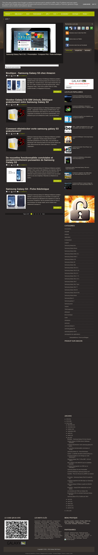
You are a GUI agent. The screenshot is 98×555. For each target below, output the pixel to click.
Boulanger (79, 538)
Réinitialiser (38, 523)
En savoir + (57, 91)
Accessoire (65, 14)
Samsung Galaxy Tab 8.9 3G (72, 292)
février (69, 505)
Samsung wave (69, 303)
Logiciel (67, 242)
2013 (67, 421)
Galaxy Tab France (55, 549)
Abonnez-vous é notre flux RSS (77, 33)
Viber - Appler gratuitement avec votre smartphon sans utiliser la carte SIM (82, 127)
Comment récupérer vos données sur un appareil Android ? (82, 117)
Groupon (78, 536)
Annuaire (67, 532)
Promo (85, 14)
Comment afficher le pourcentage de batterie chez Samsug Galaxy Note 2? (82, 183)
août (69, 433)
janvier (69, 508)
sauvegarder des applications (72, 334)
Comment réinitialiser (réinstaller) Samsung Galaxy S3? (81, 158)
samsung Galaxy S (69, 326)
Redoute (87, 534)
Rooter (57, 522)
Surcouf (85, 538)
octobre (70, 429)
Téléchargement (69, 309)
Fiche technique (45, 522)
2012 (67, 423)
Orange (82, 534)
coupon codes (69, 553)
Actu (7, 19)
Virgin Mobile (73, 535)
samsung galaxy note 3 (71, 331)
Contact (77, 521)
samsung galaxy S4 (70, 328)
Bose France (85, 536)
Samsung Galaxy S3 (54, 523)
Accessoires (68, 229)
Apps (48, 14)
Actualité (67, 231)
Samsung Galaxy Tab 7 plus (72, 284)
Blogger (86, 337)
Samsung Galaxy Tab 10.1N (72, 270)
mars (69, 503)
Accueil (67, 521)
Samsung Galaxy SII (70, 262)
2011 (67, 510)
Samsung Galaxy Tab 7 (71, 281)
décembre (70, 425)
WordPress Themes (35, 553)
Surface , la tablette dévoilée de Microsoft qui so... (80, 453)
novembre (70, 427)
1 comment (22, 133)
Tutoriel (67, 306)
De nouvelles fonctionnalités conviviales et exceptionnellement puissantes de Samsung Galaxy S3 (30, 160)
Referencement (74, 532)
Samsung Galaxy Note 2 (71, 256)
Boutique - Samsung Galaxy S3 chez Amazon (30, 73)
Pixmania (80, 535)
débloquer (67, 312)
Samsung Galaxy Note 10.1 (72, 253)
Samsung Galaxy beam (71, 295)
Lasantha (50, 553)
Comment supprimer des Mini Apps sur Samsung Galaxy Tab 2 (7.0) (82, 173)
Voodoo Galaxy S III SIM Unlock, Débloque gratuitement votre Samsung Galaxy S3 (29, 101)
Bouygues (72, 534)
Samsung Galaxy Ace (70, 245)
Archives (87, 50)
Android (67, 234)
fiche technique (69, 315)
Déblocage (19, 14)
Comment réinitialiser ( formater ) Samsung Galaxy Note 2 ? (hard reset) (82, 106)
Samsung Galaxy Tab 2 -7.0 (72, 276)
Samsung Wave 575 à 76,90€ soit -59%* (78, 496)
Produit (8, 14)
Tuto (55, 14)
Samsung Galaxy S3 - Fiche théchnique (27, 189)
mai (69, 499)
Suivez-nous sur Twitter (75, 39)
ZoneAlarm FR (68, 538)
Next (43, 214)
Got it (94, 4)
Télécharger (37, 14)
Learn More (86, 4)
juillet (69, 435)
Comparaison (68, 240)
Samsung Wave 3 (69, 298)
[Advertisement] (79, 65)
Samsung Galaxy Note (70, 251)
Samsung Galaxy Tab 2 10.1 (72, 278)
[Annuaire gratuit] (69, 539)
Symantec (86, 535)
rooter (66, 317)
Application (67, 237)
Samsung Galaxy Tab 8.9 (71, 290)
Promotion (37, 535)
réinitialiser (67, 320)
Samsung (44, 523)
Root (27, 14)
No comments (23, 75)
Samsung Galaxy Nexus (71, 248)
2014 (67, 419)
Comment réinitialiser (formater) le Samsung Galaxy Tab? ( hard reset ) (82, 96)
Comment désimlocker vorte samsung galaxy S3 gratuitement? (32, 130)
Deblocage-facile (83, 532)
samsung (67, 323)
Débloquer (37, 522)
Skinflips (67, 535)
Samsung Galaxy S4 (55, 525)
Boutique (76, 14)
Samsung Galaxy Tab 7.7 (71, 287)
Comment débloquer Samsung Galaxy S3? (78, 471)
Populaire (69, 50)
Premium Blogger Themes (59, 553)
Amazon (67, 534)
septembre (71, 431)
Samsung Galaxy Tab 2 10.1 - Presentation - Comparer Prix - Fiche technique (34, 54)
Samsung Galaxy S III (70, 259)
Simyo (73, 536)
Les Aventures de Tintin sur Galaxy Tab (77, 491)
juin (69, 437)
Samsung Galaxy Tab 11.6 (71, 273)
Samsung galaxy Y (69, 301)
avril (69, 501)
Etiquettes (78, 50)
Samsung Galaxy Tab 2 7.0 (42, 531)
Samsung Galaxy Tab (70, 265)
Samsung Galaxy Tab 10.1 (71, 267)
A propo (71, 521)
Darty (74, 538)
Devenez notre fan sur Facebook (78, 45)
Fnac (77, 534)
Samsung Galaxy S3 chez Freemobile (77, 469)
